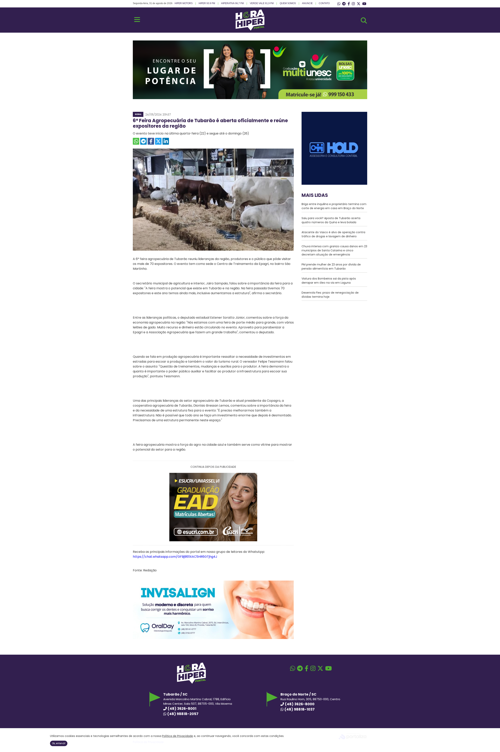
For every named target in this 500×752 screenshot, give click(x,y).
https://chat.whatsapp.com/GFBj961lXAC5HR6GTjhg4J (175, 556)
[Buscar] (364, 20)
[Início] (250, 29)
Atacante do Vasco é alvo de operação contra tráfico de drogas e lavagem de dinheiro (333, 234)
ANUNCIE (307, 3)
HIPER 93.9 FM (207, 3)
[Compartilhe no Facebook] (151, 141)
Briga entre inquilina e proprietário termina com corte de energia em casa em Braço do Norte (334, 206)
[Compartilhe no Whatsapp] (136, 141)
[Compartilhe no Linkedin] (165, 141)
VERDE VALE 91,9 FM (262, 3)
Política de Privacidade (177, 736)
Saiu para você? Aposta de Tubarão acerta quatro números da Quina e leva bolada (331, 220)
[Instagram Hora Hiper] (353, 4)
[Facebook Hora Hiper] (349, 4)
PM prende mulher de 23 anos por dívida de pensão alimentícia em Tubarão (331, 267)
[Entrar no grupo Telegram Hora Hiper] (344, 4)
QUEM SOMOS (288, 3)
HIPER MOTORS (184, 3)
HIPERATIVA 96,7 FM (232, 3)
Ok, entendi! (58, 743)
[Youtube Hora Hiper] (364, 4)
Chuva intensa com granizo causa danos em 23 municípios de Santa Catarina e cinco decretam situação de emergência (334, 250)
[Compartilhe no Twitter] (158, 141)
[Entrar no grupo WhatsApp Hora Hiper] (338, 4)
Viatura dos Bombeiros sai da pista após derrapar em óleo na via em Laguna (329, 281)
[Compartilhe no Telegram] (143, 141)
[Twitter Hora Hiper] (358, 4)
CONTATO (324, 3)
